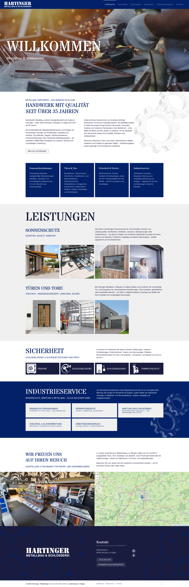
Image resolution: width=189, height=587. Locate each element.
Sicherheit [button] (149, 4)
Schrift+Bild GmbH (60, 583)
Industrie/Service (165, 4)
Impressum (100, 583)
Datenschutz (109, 583)
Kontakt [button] (180, 4)
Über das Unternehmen (37, 151)
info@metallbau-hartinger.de (111, 565)
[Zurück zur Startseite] (18, 4)
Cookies (119, 583)
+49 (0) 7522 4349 (105, 560)
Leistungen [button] (135, 4)
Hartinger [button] (122, 4)
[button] (4, 50)
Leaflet (173, 525)
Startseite (110, 4)
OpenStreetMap (184, 525)
